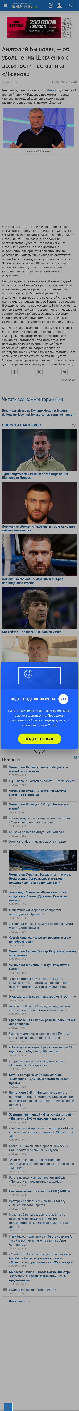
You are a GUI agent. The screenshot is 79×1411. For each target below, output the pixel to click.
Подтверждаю (40, 738)
